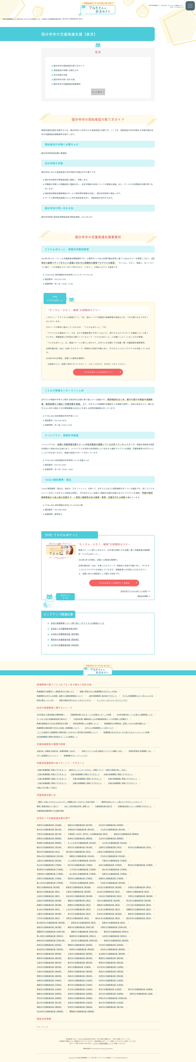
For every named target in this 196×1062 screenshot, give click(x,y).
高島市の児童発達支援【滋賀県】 (111, 971)
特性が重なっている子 (45, 700)
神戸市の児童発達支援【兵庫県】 (140, 989)
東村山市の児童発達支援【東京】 (108, 918)
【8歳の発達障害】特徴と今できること (87, 783)
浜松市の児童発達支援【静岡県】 (113, 949)
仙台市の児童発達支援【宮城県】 (111, 825)
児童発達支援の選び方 (103, 806)
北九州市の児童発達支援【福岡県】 (50, 1011)
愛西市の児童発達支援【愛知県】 (65, 639)
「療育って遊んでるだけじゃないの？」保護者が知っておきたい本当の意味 (66, 802)
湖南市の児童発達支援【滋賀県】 (80, 971)
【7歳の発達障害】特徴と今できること (52, 783)
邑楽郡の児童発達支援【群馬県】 (49, 843)
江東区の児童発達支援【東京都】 (79, 891)
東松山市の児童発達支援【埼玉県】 (50, 856)
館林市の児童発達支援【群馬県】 (127, 834)
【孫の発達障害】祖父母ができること (102, 696)
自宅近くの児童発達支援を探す (64, 628)
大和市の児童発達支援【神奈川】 (115, 936)
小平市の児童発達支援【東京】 (49, 918)
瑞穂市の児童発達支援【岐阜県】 (80, 945)
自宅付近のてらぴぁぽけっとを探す (134, 591)
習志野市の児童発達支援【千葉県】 (50, 869)
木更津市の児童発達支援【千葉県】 (50, 874)
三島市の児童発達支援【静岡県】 (80, 953)
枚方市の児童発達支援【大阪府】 (111, 985)
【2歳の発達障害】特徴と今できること (52, 774)
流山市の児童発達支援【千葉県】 (115, 869)
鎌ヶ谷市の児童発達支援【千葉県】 (50, 883)
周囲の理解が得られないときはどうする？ (75, 700)
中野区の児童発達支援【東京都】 (140, 896)
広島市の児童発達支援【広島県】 (80, 1002)
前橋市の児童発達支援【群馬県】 (49, 838)
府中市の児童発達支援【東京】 (80, 914)
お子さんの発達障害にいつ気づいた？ (99, 728)
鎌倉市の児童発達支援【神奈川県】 (84, 931)
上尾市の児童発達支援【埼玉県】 (109, 851)
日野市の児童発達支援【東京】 (78, 918)
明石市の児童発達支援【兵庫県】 (111, 993)
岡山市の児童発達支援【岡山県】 (49, 1002)
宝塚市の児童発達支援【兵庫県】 (80, 998)
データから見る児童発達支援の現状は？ (52, 719)
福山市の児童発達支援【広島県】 (111, 1002)
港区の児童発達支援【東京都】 (49, 887)
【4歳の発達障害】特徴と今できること (52, 778)
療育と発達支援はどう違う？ (48, 806)
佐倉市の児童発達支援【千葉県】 (115, 874)
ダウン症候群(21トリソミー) (47, 755)
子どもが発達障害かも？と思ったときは (137, 696)
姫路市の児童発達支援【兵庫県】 (49, 993)
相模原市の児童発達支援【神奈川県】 (51, 931)
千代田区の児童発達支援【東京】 (82, 883)
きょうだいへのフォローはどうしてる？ (112, 700)
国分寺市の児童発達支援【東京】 (139, 918)
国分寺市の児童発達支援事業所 (67, 84)
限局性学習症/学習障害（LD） (140, 751)
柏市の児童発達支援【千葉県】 (110, 865)
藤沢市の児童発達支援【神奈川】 (116, 931)
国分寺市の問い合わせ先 (64, 79)
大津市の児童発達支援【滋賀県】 (49, 971)
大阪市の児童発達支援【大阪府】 (80, 980)
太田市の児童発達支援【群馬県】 (111, 838)
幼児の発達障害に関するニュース (54, 707)
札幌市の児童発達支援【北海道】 (49, 825)
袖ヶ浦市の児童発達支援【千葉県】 (83, 874)
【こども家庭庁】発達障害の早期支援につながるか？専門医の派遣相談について (67, 732)
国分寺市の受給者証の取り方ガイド (69, 65)
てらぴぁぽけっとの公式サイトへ (98, 372)
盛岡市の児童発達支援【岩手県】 (80, 825)
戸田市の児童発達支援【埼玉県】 (113, 856)
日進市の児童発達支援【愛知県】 (49, 962)
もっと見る (97, 91)
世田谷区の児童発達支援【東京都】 (79, 896)
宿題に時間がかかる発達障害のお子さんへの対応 (98, 691)
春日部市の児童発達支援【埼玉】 (79, 851)
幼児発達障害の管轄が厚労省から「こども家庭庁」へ (57, 736)
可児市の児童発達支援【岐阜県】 (111, 945)
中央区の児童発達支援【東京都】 (65, 634)
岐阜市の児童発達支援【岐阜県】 (49, 945)
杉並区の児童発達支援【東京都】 (49, 900)
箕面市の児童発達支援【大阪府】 (49, 985)
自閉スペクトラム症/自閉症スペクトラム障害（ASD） (102, 751)
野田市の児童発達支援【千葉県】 (140, 865)
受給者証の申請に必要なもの (66, 70)
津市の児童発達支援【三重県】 (80, 967)
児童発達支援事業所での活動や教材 (50, 810)
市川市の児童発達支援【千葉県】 (49, 865)
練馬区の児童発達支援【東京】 (80, 905)
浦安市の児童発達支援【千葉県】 (80, 878)
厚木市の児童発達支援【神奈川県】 (84, 940)
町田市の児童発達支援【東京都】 (109, 914)
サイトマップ (42, 1027)
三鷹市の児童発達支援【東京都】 (49, 914)
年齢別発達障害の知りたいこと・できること (60, 763)
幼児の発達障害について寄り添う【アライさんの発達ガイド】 (166, 5)
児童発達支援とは (46, 795)
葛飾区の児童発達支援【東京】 (109, 905)
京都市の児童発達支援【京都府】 (49, 980)
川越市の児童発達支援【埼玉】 (110, 847)
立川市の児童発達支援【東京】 (109, 909)
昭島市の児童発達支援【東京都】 (49, 927)
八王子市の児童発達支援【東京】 (79, 909)
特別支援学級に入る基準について (86, 723)
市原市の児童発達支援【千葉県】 (49, 878)
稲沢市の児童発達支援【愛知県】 (80, 962)
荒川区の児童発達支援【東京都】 (139, 900)
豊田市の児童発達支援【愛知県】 (80, 958)
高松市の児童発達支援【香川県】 (111, 1007)
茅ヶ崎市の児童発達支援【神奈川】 (50, 936)
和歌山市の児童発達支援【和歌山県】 (113, 998)
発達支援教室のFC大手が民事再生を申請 (52, 723)
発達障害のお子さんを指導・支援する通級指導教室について (60, 696)
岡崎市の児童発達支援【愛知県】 (49, 958)
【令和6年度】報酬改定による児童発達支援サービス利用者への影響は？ (100, 719)
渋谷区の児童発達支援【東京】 (110, 896)
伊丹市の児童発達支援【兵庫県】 (49, 998)
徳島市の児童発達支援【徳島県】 (49, 1007)
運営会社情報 (142, 596)
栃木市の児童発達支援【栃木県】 (49, 829)
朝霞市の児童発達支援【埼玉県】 (82, 856)
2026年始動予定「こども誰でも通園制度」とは (135, 714)
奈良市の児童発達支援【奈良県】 (80, 976)
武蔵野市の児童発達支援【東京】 (139, 909)
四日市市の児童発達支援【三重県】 (110, 967)
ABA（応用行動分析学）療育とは (77, 806)
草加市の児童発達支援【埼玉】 (49, 851)
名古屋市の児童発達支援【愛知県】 (112, 953)
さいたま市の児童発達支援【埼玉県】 (82, 843)
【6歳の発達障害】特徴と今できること (122, 778)
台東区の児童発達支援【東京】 (140, 887)
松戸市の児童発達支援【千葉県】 (80, 865)
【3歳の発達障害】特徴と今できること (51, 770)
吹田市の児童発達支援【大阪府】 (111, 980)
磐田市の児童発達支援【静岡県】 (49, 953)
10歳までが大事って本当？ (47, 787)
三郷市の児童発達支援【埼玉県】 (49, 860)
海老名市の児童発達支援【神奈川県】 (51, 940)
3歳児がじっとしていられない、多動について (86, 770)
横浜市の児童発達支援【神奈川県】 (81, 927)
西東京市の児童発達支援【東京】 (84, 922)
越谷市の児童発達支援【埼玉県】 (49, 847)
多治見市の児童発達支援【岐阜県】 (50, 949)
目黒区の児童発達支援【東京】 (138, 891)
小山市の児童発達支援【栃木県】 (113, 829)
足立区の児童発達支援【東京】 (49, 909)
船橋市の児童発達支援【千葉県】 (111, 878)
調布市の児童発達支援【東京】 (140, 914)
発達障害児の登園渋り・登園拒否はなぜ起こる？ (55, 691)
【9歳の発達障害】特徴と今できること (122, 783)
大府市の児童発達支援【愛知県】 (49, 967)
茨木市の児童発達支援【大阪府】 (80, 989)
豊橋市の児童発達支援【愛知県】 (111, 958)
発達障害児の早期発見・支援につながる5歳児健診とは (125, 723)
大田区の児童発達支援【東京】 (49, 896)
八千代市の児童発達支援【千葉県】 (83, 869)
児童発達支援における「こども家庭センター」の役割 (90, 714)
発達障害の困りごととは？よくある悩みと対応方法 (64, 684)
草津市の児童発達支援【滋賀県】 (49, 976)
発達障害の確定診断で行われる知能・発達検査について (58, 728)
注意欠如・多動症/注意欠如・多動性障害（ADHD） (56, 751)
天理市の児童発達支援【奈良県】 (111, 976)
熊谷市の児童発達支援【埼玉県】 (80, 847)
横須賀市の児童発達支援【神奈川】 (83, 936)
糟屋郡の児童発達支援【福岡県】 (82, 1011)
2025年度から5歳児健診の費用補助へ (51, 714)
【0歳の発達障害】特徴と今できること (118, 774)
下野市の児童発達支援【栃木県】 (49, 834)
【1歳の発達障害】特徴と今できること (85, 774)
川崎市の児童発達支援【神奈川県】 (114, 927)
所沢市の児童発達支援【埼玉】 (140, 847)
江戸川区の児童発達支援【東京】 (139, 905)
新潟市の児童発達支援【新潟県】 (116, 940)
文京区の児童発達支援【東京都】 (109, 887)
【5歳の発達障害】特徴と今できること (87, 778)
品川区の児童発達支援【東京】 (109, 891)
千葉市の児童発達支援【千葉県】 (115, 860)
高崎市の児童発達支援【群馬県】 (80, 838)
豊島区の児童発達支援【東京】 (80, 900)
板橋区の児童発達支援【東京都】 (49, 905)
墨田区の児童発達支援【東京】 (49, 891)
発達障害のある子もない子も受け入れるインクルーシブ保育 (126, 732)
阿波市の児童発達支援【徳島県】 (80, 1007)
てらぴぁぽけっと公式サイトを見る (114, 582)
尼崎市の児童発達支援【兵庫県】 (80, 993)
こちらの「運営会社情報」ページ (103, 1043)
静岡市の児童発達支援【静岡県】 (82, 949)
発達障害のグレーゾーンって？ (76, 755)
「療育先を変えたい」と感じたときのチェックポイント (121, 802)
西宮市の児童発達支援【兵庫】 (141, 993)
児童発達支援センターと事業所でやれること (135, 806)
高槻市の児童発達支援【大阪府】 (49, 989)
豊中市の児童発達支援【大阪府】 (80, 985)
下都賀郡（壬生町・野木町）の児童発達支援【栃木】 (88, 834)
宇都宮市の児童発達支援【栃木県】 (81, 829)
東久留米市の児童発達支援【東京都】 (51, 922)
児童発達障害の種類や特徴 (51, 744)
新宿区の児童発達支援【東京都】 (79, 887)
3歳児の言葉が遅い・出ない (116, 770)
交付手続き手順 (60, 74)
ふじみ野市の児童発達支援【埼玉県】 (82, 860)
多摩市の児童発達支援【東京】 (114, 922)
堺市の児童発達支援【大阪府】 (110, 989)
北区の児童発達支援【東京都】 (109, 900)
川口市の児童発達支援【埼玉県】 (65, 645)
